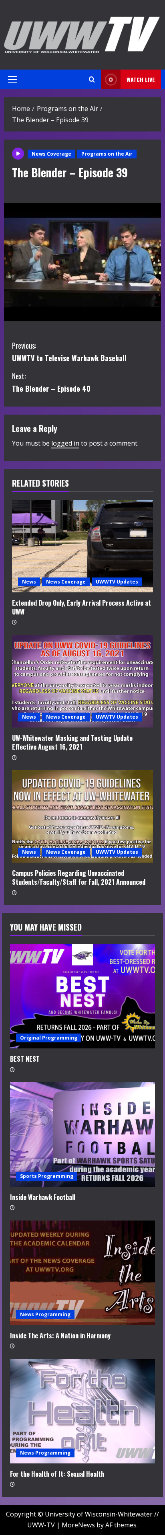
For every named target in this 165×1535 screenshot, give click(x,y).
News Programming (45, 1314)
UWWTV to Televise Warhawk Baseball (69, 351)
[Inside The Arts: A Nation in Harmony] (82, 1273)
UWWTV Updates (117, 581)
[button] (12, 79)
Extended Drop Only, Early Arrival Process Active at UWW (81, 607)
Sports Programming (46, 1176)
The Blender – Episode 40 (51, 382)
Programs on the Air (107, 153)
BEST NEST (25, 1059)
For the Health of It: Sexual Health (57, 1474)
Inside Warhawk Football (42, 1197)
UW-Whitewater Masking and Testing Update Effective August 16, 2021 (72, 742)
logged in (65, 443)
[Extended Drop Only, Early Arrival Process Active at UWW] (82, 546)
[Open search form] (92, 79)
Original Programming (48, 1037)
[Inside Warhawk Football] (82, 1134)
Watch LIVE (141, 79)
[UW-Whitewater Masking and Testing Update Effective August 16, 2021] (82, 681)
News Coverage (51, 153)
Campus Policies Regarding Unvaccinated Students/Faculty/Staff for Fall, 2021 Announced (78, 877)
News (29, 581)
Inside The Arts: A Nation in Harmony (60, 1335)
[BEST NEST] (82, 996)
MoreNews (78, 1525)
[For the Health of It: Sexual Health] (82, 1411)
